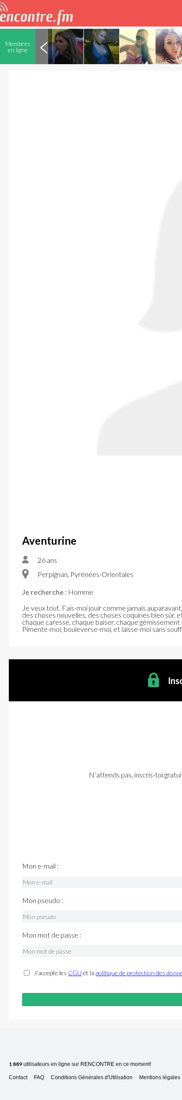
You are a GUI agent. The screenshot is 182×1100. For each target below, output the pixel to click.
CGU (75, 973)
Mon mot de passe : (51, 934)
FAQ (39, 1078)
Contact (18, 1078)
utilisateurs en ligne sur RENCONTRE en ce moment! (80, 1064)
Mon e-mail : (40, 865)
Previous (43, 46)
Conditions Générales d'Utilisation (92, 1078)
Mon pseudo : (42, 900)
